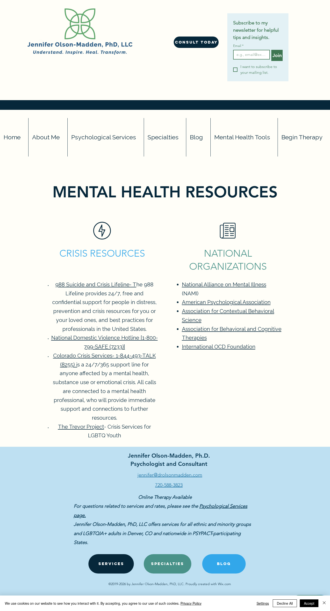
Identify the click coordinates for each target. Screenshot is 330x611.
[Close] (324, 603)
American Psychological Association (226, 302)
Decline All (285, 603)
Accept (309, 603)
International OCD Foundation (218, 346)
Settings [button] (263, 603)
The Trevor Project (81, 427)
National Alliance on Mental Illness (224, 284)
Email (238, 46)
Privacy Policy (190, 603)
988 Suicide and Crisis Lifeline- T (95, 284)
